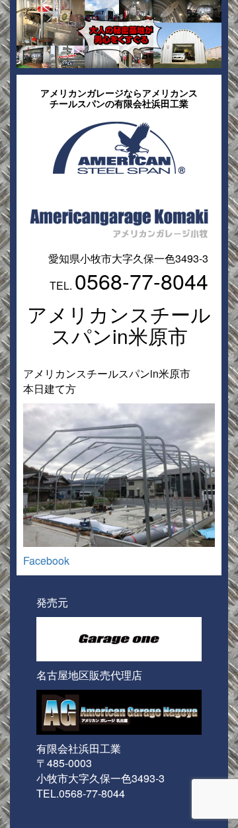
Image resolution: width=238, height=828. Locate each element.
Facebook (46, 560)
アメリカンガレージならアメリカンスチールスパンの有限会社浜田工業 (119, 97)
